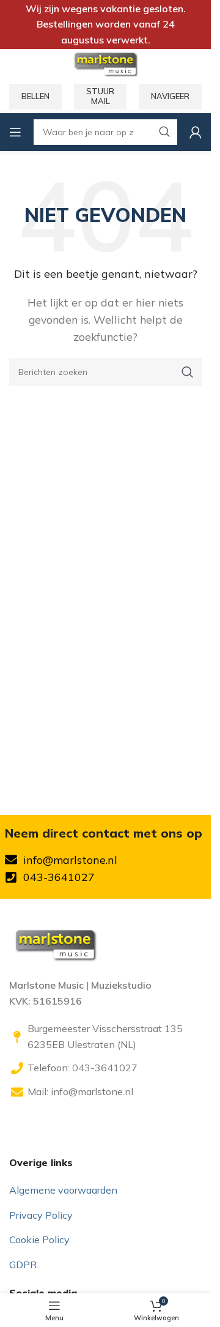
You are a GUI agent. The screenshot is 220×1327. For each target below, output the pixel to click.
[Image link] (55, 943)
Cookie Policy (39, 1239)
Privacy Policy (41, 1215)
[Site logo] (105, 63)
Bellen (35, 96)
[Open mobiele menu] (15, 132)
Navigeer (170, 96)
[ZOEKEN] (188, 372)
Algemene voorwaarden (63, 1190)
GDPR (23, 1264)
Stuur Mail (100, 96)
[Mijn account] (195, 132)
